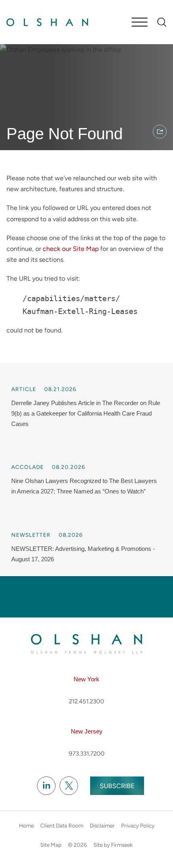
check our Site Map (71, 249)
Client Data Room (61, 825)
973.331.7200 (87, 753)
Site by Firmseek (113, 845)
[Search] (162, 22)
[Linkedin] (46, 786)
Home (26, 825)
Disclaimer (102, 825)
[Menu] (139, 23)
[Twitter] (69, 786)
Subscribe (117, 786)
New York (86, 679)
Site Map (51, 845)
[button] (160, 132)
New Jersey (87, 731)
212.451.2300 (86, 701)
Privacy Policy (137, 825)
